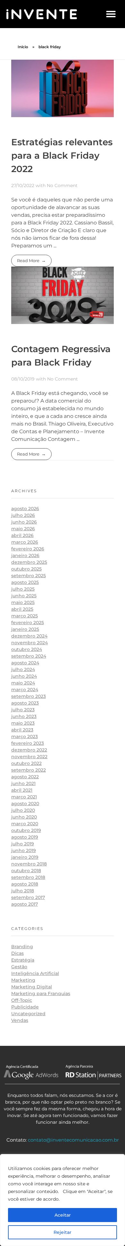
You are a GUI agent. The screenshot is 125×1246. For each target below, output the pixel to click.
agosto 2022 (25, 777)
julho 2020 (23, 810)
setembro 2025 (28, 575)
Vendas (19, 1020)
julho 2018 (22, 891)
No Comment (62, 185)
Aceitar (62, 1215)
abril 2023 (22, 730)
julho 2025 (23, 589)
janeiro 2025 (25, 629)
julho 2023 (23, 710)
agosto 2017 (24, 904)
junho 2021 (23, 783)
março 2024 (24, 689)
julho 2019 (22, 844)
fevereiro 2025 (27, 622)
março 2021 (24, 797)
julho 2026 (23, 515)
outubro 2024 (26, 649)
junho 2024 (24, 676)
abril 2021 (21, 790)
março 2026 (24, 542)
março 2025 (24, 616)
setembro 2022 (28, 770)
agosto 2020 (25, 803)
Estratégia (22, 960)
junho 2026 (24, 522)
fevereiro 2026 (27, 549)
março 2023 (24, 736)
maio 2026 (23, 529)
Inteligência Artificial (35, 973)
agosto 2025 (25, 582)
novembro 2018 (29, 864)
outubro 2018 (26, 870)
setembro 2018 (28, 877)
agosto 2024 (25, 663)
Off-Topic (21, 1000)
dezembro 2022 (29, 750)
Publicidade (25, 1007)
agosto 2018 (24, 884)
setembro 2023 (28, 696)
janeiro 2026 (25, 555)
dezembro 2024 (29, 636)
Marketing (23, 980)
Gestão (19, 967)
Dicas (17, 953)
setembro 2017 (28, 897)
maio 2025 (23, 602)
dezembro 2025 (29, 562)
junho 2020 (24, 817)
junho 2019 (23, 850)
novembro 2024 (29, 643)
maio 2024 (23, 683)
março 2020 (24, 824)
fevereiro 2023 (27, 743)
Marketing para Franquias (40, 993)
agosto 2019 (24, 837)
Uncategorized (28, 1013)
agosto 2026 (25, 508)
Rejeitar (62, 1232)
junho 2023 (24, 716)
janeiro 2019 (24, 857)
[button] (111, 14)
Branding (22, 946)
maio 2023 (23, 723)
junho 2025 (24, 596)
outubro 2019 (26, 830)
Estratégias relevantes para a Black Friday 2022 (62, 155)
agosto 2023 (25, 703)
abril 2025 (22, 609)
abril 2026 (22, 535)
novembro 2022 (29, 756)
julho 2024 (23, 669)
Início (23, 46)
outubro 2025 (26, 569)
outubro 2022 (26, 763)
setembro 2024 (28, 656)
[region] (62, 1200)
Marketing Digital (31, 987)
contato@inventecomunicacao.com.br (73, 1140)
